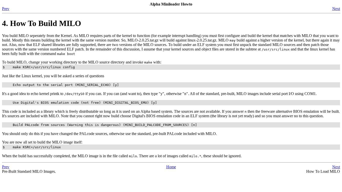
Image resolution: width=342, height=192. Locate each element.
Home (171, 167)
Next (336, 8)
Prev (5, 8)
